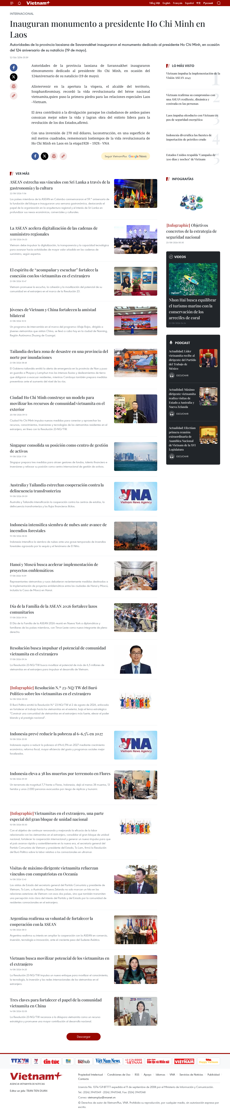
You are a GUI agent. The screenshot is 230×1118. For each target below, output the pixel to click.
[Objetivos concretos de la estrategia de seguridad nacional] (193, 202)
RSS (137, 1074)
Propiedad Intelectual (90, 1074)
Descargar (83, 1037)
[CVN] (133, 1061)
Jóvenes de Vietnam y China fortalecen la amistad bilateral (53, 312)
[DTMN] (158, 1061)
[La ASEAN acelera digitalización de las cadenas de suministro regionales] (135, 239)
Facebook (13, 67)
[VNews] (36, 1061)
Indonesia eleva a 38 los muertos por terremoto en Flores (60, 773)
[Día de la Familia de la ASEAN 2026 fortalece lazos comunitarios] (135, 617)
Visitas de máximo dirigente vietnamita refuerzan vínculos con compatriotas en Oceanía (54, 871)
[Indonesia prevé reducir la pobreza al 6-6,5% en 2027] (135, 745)
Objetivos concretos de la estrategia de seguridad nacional (191, 231)
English (166, 3)
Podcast (182, 343)
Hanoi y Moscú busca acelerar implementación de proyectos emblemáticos (54, 567)
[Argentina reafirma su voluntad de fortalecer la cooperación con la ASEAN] (135, 929)
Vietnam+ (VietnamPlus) (38, 3)
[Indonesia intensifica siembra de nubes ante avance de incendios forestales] (135, 536)
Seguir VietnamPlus (116, 156)
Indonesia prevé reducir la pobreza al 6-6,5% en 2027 (56, 733)
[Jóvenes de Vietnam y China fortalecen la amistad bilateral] (135, 321)
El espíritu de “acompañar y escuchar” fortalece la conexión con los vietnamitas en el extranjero (54, 272)
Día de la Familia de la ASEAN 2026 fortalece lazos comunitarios (53, 609)
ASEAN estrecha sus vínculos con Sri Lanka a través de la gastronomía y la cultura (60, 185)
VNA (172, 1074)
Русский (208, 3)
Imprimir (13, 86)
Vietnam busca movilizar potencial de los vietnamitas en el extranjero (59, 961)
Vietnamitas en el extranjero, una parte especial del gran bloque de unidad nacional (57, 816)
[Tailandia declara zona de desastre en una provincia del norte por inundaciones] (135, 362)
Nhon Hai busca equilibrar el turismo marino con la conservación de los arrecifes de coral (192, 308)
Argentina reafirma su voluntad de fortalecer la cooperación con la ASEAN (51, 921)
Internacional (22, 14)
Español (189, 3)
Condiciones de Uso (118, 1074)
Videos (180, 257)
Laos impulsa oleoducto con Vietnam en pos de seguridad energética (192, 117)
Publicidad (214, 1074)
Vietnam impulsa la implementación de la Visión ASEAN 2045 (193, 75)
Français (177, 3)
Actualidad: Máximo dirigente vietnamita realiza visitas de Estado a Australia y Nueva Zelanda (182, 398)
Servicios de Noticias (191, 1074)
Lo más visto (183, 66)
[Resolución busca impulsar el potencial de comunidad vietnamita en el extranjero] (135, 659)
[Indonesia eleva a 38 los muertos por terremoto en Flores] (135, 785)
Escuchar (182, 375)
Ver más (22, 173)
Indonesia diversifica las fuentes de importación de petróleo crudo (189, 137)
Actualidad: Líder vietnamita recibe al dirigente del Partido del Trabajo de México (182, 359)
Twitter (13, 77)
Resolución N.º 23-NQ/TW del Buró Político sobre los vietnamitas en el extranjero (53, 690)
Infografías (183, 179)
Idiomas (160, 1074)
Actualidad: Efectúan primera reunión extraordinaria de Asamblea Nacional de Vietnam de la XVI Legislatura (182, 438)
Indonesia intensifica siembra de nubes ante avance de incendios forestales (58, 527)
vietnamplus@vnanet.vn (102, 1097)
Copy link (13, 96)
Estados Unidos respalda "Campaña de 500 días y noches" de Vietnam (190, 157)
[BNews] (68, 1061)
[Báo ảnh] (184, 1061)
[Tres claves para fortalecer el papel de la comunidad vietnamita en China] (135, 1011)
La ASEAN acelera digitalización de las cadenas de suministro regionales (54, 231)
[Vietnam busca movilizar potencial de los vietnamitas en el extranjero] (135, 969)
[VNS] (107, 1061)
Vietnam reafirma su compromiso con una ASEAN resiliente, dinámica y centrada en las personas (190, 99)
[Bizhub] (83, 1061)
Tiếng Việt (154, 3)
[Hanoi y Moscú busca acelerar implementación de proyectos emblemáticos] (135, 575)
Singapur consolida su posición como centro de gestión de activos (59, 448)
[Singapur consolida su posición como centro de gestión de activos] (135, 456)
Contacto (83, 1079)
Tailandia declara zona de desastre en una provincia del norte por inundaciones (59, 354)
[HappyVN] (208, 1061)
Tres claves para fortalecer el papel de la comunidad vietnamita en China (56, 1002)
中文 (198, 3)
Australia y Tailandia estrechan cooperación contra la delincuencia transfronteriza (57, 487)
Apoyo (147, 1074)
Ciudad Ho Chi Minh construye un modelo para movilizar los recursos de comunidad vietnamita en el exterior (57, 403)
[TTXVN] (20, 1061)
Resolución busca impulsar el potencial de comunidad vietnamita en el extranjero (58, 650)
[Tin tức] (51, 1061)
